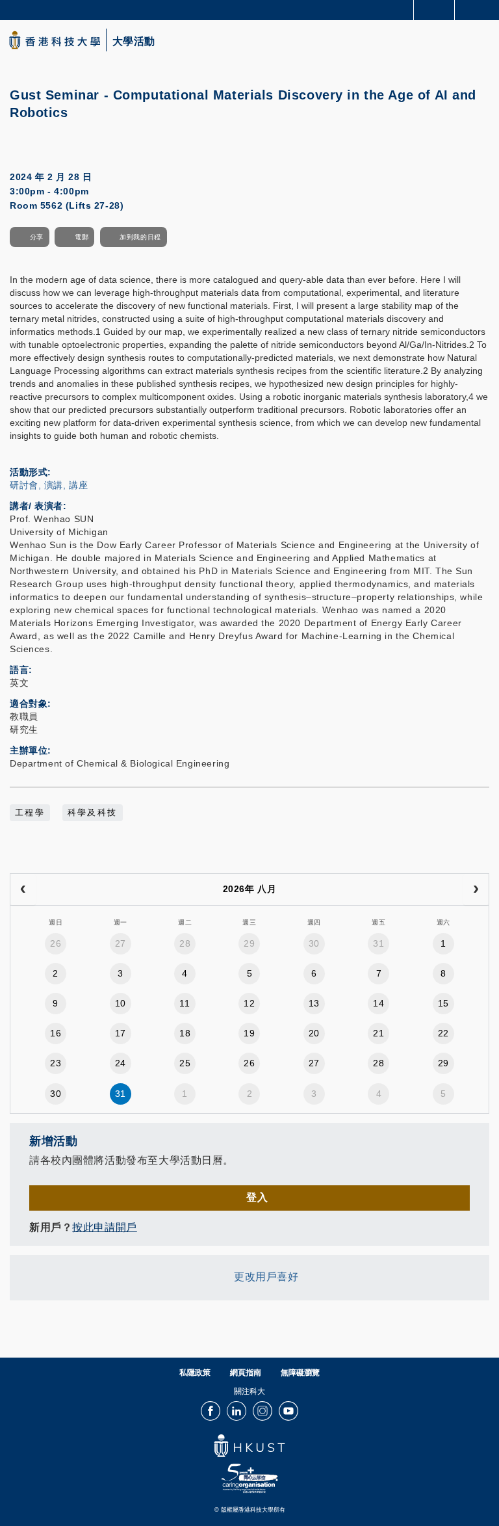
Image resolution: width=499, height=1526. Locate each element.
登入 (257, 1197)
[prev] (23, 889)
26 (55, 943)
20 (314, 1033)
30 (314, 943)
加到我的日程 (140, 237)
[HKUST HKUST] (54, 40)
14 (378, 1003)
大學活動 (133, 41)
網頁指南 (245, 1372)
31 (378, 943)
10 (120, 1003)
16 (55, 1033)
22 (443, 1033)
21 (378, 1033)
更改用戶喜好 (266, 1276)
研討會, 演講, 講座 (49, 485)
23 (55, 1063)
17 (120, 1033)
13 (314, 1003)
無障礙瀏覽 (300, 1372)
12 (249, 1003)
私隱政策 (195, 1372)
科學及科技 (93, 812)
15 (443, 1003)
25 (184, 1063)
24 (120, 1063)
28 (184, 943)
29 (249, 943)
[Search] (479, 9)
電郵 (81, 237)
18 (184, 1033)
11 (184, 1003)
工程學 (30, 812)
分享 (37, 237)
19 (249, 1033)
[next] (476, 889)
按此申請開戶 (104, 1227)
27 (120, 943)
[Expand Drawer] (434, 10)
